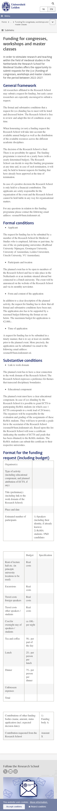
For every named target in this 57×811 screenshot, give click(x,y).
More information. (39, 802)
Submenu (9, 30)
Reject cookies (38, 806)
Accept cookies (14, 806)
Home (4, 22)
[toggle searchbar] (52, 3)
